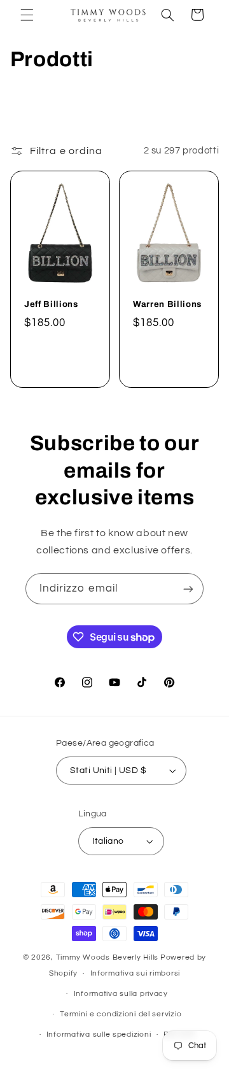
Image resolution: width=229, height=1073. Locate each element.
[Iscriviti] (188, 588)
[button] (26, 14)
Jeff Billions (51, 304)
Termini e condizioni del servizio (120, 1014)
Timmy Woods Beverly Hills (107, 957)
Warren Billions (167, 304)
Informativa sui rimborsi (135, 973)
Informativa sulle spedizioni (98, 1034)
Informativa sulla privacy (121, 993)
